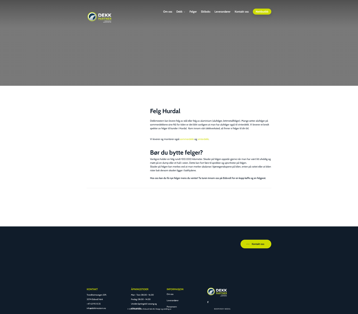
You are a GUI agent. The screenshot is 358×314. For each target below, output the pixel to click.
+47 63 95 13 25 (94, 304)
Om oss (170, 294)
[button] (256, 244)
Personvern (172, 306)
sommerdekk (187, 139)
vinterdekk (203, 139)
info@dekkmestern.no (96, 308)
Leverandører (173, 300)
